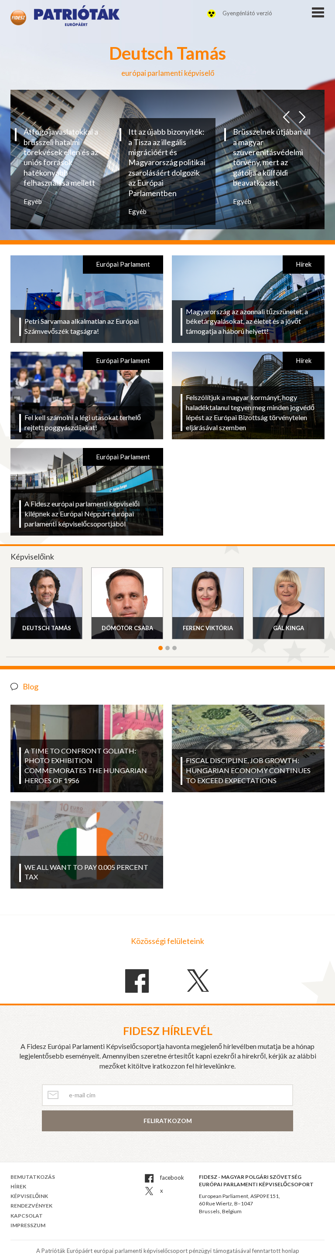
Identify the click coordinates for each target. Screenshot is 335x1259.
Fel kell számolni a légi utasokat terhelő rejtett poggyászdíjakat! (82, 422)
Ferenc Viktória (208, 627)
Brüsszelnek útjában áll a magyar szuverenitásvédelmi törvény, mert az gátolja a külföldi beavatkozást (272, 157)
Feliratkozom (168, 1120)
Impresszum (27, 1225)
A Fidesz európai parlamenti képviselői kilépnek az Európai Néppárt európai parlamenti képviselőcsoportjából (82, 513)
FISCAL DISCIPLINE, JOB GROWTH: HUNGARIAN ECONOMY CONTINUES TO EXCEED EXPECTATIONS (248, 770)
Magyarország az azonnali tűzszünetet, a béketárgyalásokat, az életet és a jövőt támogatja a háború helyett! (247, 321)
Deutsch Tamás (46, 627)
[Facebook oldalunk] (137, 981)
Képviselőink (29, 1196)
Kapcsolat (26, 1215)
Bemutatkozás (32, 1177)
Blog (30, 686)
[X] (198, 980)
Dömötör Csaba (127, 627)
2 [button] (167, 648)
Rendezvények (31, 1205)
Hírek (303, 264)
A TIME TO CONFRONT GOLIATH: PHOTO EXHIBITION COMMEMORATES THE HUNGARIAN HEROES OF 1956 (85, 766)
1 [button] (160, 648)
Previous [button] (286, 114)
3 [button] (174, 648)
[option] (62, 166)
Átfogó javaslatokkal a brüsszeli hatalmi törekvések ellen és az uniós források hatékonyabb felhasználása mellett (61, 157)
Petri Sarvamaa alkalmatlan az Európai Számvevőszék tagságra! (81, 326)
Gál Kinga (288, 627)
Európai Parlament (123, 264)
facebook (171, 1177)
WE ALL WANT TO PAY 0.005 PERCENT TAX (86, 872)
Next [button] (301, 114)
